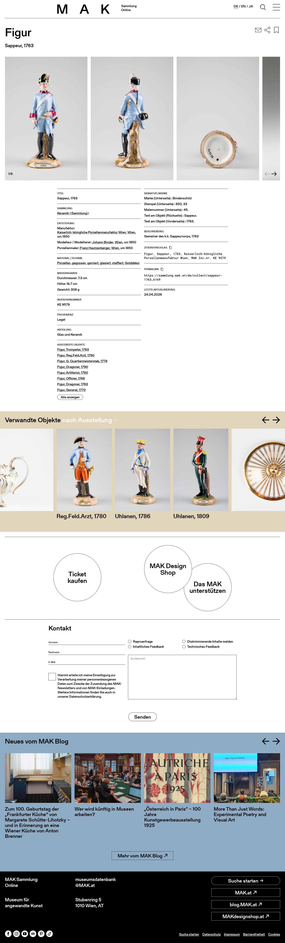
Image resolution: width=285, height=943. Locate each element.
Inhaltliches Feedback (148, 646)
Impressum (232, 934)
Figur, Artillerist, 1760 (72, 373)
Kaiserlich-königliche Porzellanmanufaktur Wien (91, 232)
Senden (142, 716)
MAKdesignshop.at (243, 916)
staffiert (117, 263)
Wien (131, 232)
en (243, 6)
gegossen (79, 263)
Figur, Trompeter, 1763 (73, 350)
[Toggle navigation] (276, 7)
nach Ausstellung (87, 420)
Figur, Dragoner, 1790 (72, 367)
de (236, 6)
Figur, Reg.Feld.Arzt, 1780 (76, 355)
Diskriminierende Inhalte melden (210, 641)
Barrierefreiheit (254, 934)
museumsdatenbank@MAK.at (95, 882)
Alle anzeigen (70, 397)
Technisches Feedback (203, 646)
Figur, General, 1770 (71, 390)
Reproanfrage (143, 641)
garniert (92, 263)
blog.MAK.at (243, 904)
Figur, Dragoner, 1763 (72, 384)
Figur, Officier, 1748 (71, 378)
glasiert (105, 263)
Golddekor (132, 263)
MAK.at (243, 892)
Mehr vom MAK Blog (140, 855)
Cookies (274, 934)
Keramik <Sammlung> (73, 213)
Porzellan (63, 263)
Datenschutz (211, 934)
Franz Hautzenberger (95, 248)
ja (251, 6)
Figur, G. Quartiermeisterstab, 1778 (82, 361)
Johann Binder (102, 242)
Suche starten (243, 880)
